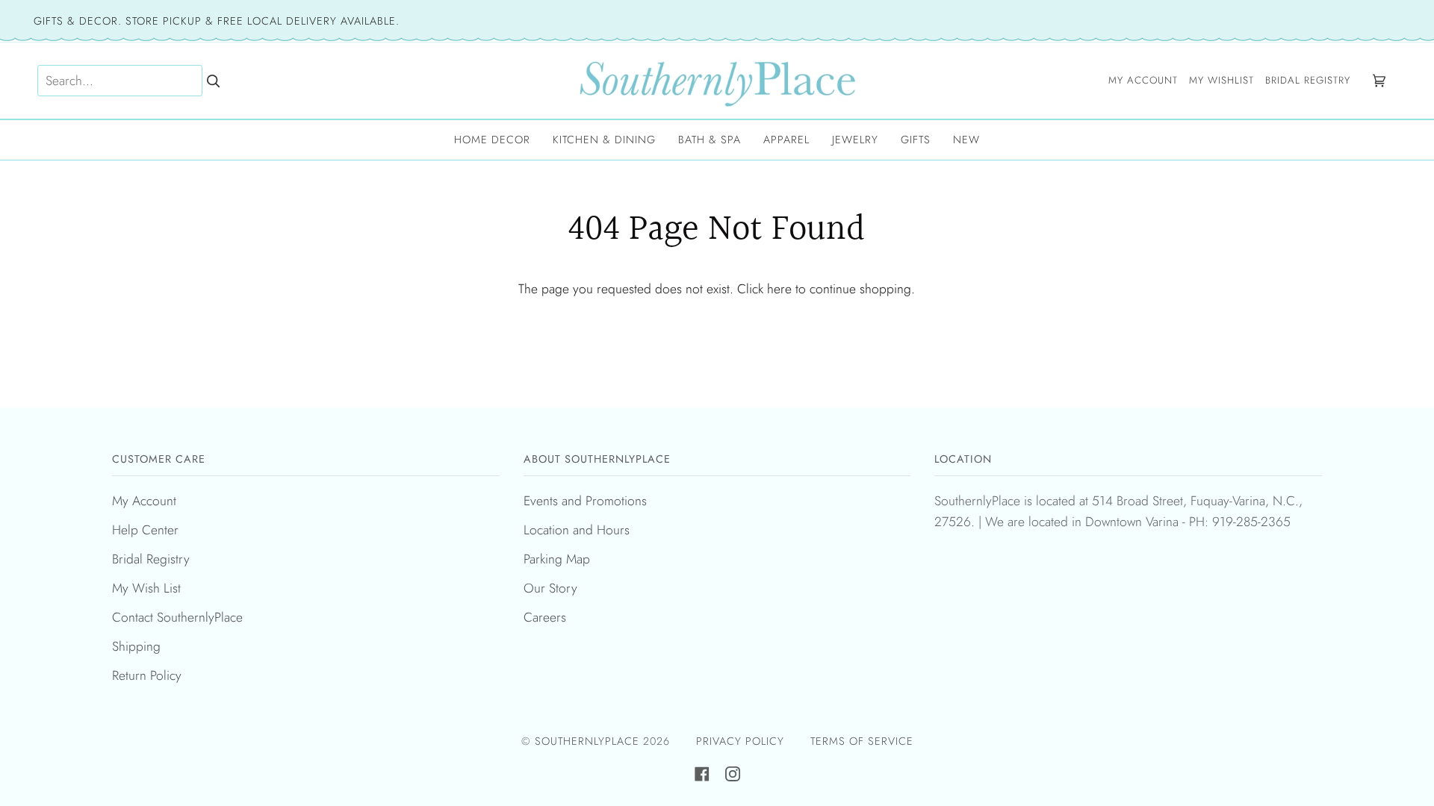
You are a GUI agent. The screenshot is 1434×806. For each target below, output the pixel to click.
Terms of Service (861, 741)
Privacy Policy (740, 741)
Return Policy (146, 675)
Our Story (550, 588)
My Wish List (146, 588)
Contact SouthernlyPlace (177, 617)
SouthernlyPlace (589, 741)
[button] (492, 140)
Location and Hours (577, 530)
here (779, 289)
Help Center (145, 530)
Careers (545, 617)
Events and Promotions (585, 500)
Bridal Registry (151, 559)
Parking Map (557, 559)
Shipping (136, 646)
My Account (144, 500)
